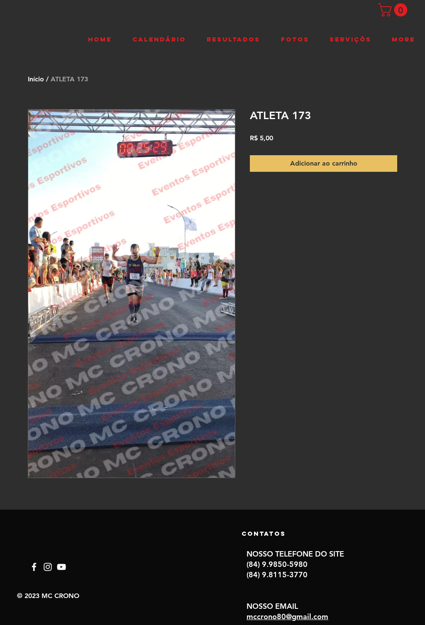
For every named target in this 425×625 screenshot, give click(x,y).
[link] (394, 10)
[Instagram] (47, 567)
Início (36, 79)
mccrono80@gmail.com (287, 616)
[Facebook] (34, 567)
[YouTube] (61, 567)
